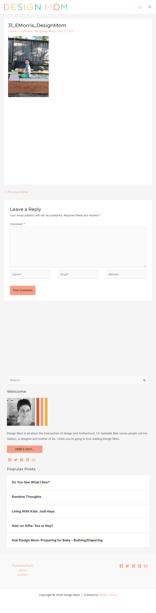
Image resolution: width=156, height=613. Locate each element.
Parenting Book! (22, 565)
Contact (22, 574)
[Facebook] (10, 460)
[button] (150, 7)
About (22, 570)
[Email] (33, 460)
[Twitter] (15, 460)
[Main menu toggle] (140, 7)
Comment (17, 224)
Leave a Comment (20, 31)
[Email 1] (145, 566)
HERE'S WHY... (24, 449)
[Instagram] (21, 460)
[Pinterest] (27, 460)
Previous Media (16, 192)
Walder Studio (108, 595)
